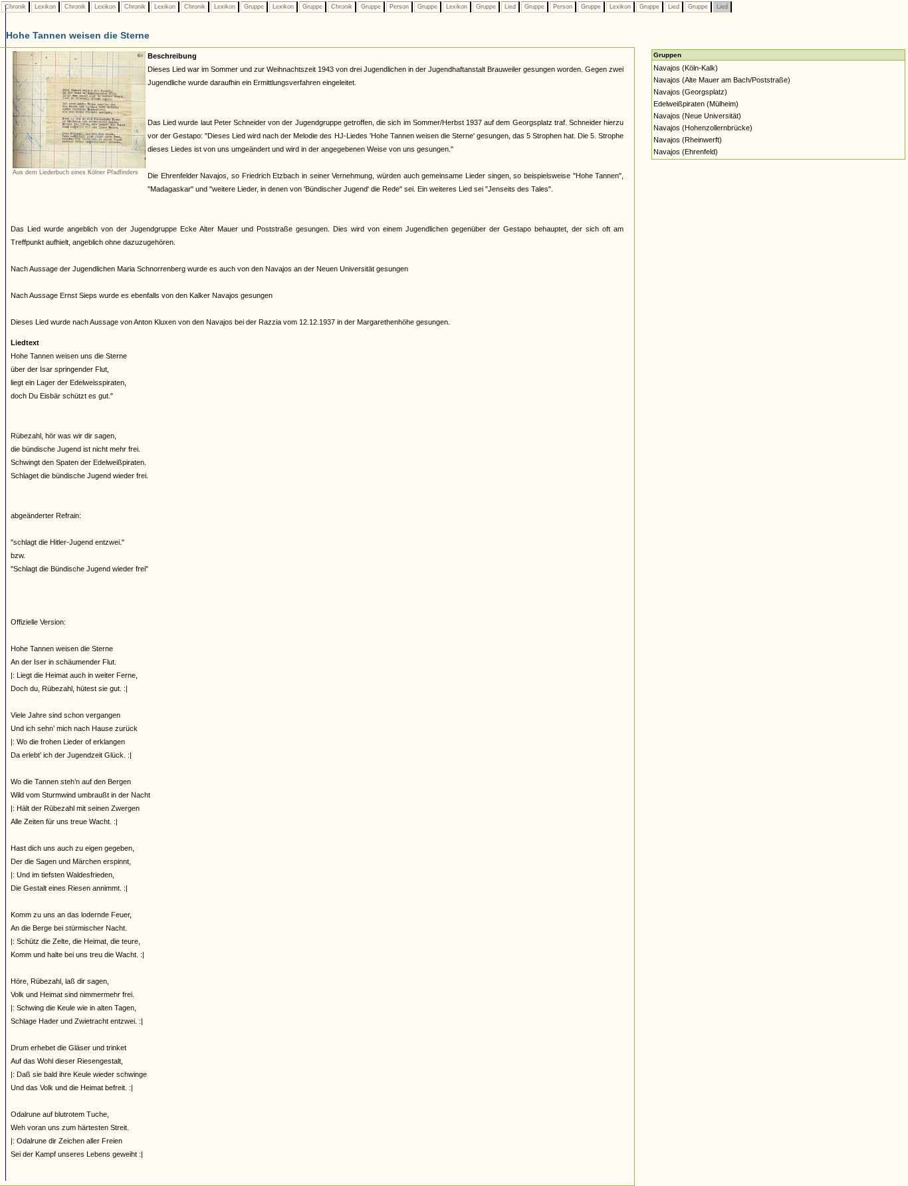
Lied (510, 6)
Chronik (15, 6)
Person (399, 6)
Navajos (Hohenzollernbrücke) (702, 128)
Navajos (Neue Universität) (697, 116)
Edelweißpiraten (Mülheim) (695, 104)
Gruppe (254, 6)
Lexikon (45, 6)
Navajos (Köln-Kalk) (685, 68)
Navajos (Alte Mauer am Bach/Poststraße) (721, 80)
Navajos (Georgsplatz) (690, 92)
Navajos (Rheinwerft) (687, 140)
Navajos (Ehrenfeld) (685, 152)
